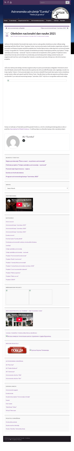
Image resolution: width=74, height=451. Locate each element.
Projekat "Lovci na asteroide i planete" (16, 269)
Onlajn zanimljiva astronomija (14, 249)
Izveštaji (47, 36)
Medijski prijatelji (12, 343)
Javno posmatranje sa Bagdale (16, 28)
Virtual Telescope (11, 410)
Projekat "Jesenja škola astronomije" (16, 262)
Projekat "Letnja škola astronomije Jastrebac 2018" (20, 266)
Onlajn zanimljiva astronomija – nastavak (17, 252)
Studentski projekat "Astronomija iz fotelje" (18, 397)
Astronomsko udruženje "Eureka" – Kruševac (37, 11)
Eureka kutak (9, 393)
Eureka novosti (40, 36)
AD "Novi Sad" (10, 365)
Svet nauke (9, 403)
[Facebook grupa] (8, 2)
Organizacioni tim (23, 20)
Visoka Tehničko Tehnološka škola (15, 429)
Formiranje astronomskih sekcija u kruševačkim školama (21, 242)
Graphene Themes (17, 439)
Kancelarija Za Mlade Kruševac (19, 129)
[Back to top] (70, 447)
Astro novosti (10, 221)
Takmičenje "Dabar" (11, 407)
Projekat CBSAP (10, 279)
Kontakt (62, 20)
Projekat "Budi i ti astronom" (14, 259)
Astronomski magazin (12, 390)
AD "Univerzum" (10, 371)
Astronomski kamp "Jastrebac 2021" (28, 36)
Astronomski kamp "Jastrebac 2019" (16, 225)
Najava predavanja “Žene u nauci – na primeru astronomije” (25, 161)
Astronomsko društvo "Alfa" (13, 375)
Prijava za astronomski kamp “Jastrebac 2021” (53, 28)
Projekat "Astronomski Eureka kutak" (16, 255)
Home (5, 20)
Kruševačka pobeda (11, 422)
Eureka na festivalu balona (15, 172)
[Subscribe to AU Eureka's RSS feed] (5, 2)
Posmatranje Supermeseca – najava (18, 169)
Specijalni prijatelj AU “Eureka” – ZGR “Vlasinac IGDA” (24, 311)
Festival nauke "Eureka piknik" (14, 238)
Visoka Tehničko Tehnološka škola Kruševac (21, 333)
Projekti (48, 20)
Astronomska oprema (37, 20)
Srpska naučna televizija (12, 425)
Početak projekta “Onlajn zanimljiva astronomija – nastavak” (26, 165)
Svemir (8, 400)
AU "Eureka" (15, 36)
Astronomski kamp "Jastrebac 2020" (16, 228)
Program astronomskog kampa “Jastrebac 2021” (22, 176)
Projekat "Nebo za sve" (12, 276)
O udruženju (12, 20)
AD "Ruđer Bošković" (12, 368)
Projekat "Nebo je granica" (13, 273)
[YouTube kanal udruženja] (11, 2)
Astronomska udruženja (14, 361)
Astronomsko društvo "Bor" (13, 378)
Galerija (56, 20)
